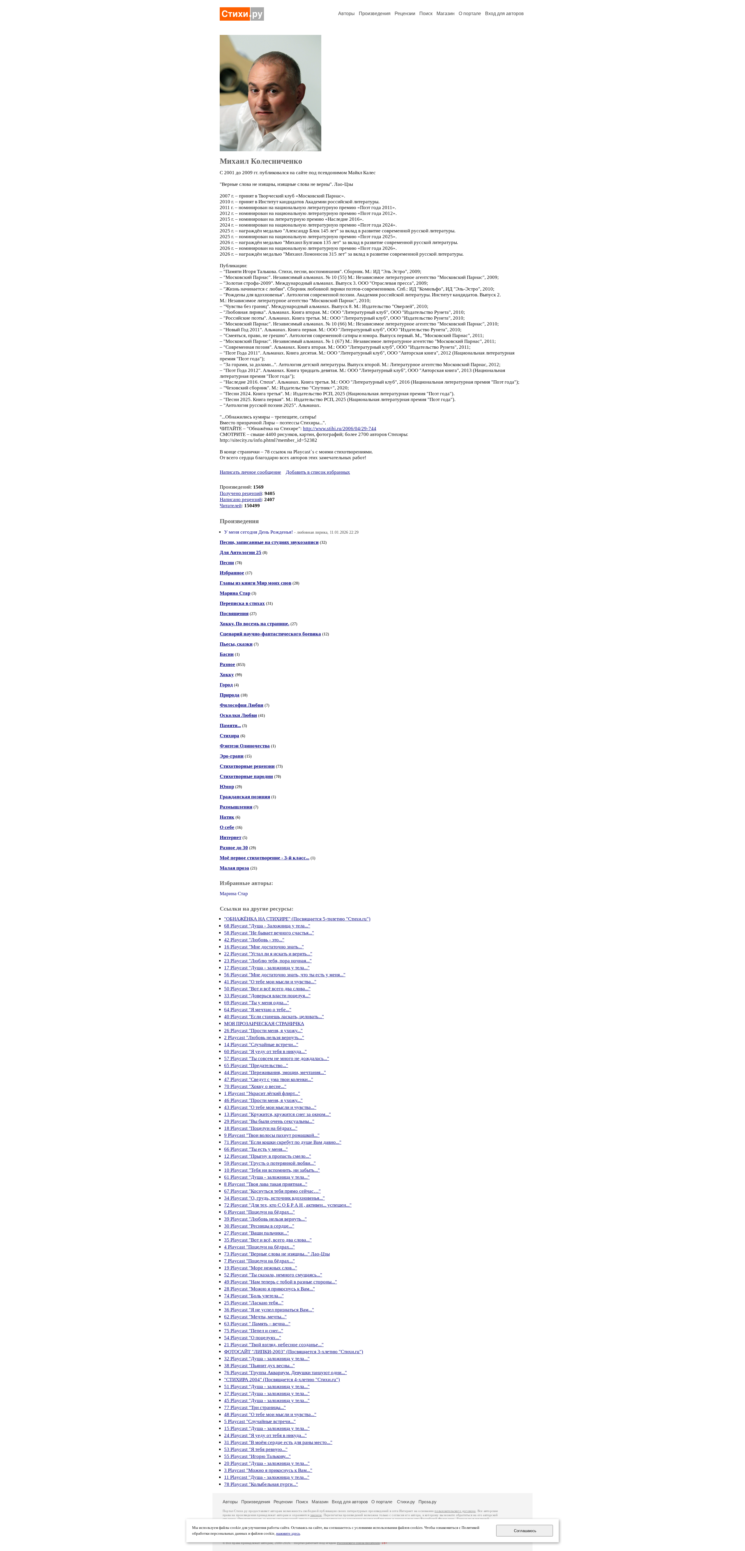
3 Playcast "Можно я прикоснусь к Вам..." (268, 1470)
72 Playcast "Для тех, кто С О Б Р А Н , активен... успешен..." (288, 1205)
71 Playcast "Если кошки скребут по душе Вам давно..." (282, 1142)
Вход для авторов (504, 13)
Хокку (227, 674)
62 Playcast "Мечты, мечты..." (255, 1316)
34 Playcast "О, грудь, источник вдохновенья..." (274, 1198)
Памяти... (230, 725)
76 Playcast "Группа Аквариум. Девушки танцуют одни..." (285, 1372)
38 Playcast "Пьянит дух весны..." (259, 1365)
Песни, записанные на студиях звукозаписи (269, 542)
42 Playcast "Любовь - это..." (254, 940)
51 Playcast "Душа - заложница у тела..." (267, 1386)
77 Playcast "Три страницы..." (255, 1407)
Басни (227, 654)
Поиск (425, 13)
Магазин (446, 13)
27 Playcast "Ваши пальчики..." (256, 1233)
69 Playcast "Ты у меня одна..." (256, 1002)
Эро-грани (232, 756)
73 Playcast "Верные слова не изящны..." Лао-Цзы (277, 1254)
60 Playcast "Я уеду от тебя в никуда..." (265, 1051)
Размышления (236, 807)
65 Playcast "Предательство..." (256, 1065)
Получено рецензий (241, 493)
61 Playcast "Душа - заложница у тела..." (267, 1177)
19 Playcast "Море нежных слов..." (260, 1268)
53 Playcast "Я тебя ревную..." (256, 1449)
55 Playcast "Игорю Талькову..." (257, 1456)
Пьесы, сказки (236, 644)
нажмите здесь (288, 1534)
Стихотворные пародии (246, 776)
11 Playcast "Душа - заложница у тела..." (266, 1477)
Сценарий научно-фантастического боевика (270, 634)
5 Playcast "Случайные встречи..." (260, 1421)
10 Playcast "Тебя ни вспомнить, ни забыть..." (272, 1170)
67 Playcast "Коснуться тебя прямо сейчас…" (272, 1191)
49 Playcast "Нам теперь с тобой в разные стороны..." (280, 1282)
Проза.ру (427, 1501)
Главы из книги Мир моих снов (255, 583)
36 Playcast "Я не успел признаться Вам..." (269, 1310)
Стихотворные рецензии (247, 766)
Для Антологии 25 (240, 552)
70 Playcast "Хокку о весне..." (255, 1086)
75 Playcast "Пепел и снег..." (253, 1330)
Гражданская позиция (245, 796)
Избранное (232, 573)
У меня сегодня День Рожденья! (258, 532)
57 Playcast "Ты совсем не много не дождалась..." (276, 1058)
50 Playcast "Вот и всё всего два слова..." (267, 988)
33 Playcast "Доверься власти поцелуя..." (267, 995)
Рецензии (405, 13)
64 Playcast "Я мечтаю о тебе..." (257, 1009)
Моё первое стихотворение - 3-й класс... (264, 858)
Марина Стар (235, 593)
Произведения (375, 13)
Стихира (229, 735)
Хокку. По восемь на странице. (254, 623)
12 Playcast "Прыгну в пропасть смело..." (267, 1156)
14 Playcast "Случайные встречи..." (261, 1044)
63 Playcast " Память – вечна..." (257, 1323)
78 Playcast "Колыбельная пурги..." (261, 1484)
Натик (227, 817)
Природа (230, 695)
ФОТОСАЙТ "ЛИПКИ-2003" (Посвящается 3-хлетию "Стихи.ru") (293, 1351)
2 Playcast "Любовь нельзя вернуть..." (264, 1037)
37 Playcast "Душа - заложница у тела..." (267, 1393)
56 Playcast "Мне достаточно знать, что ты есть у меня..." (284, 974)
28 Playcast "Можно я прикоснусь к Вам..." (269, 1289)
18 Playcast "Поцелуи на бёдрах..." (260, 1128)
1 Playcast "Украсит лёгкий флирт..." (262, 1093)
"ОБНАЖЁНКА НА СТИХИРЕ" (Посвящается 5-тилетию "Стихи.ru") (297, 919)
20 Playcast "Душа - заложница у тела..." (267, 1463)
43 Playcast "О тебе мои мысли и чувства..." (270, 1107)
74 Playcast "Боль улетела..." (254, 1296)
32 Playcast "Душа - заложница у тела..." (267, 1358)
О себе (227, 827)
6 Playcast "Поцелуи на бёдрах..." (259, 1212)
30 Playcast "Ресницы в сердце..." (259, 1226)
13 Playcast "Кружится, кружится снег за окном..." (277, 1114)
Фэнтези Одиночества (245, 746)
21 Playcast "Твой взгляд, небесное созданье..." (274, 1344)
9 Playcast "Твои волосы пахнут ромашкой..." (272, 1135)
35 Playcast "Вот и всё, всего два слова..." (268, 1240)
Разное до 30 (234, 847)
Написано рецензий (241, 499)
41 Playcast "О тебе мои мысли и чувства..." (270, 981)
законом (316, 1515)
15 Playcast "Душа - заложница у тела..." (267, 1428)
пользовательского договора (455, 1511)
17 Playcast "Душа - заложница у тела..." (267, 968)
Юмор (227, 786)
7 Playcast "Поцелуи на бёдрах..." (259, 1261)
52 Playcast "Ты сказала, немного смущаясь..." (273, 1275)
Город (226, 685)
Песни (227, 562)
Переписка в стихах (242, 603)
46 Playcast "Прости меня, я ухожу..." (263, 1100)
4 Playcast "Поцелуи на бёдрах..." (259, 1247)
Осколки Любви (238, 715)
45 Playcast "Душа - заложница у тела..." (267, 1400)
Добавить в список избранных (318, 472)
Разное (227, 664)
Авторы (346, 13)
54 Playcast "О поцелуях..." (252, 1337)
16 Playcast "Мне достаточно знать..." (264, 947)
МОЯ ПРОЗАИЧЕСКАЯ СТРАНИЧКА (264, 1023)
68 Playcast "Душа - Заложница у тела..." (267, 926)
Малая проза (234, 868)
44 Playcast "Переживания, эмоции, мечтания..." (275, 1072)
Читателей (231, 505)
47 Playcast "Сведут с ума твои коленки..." (268, 1079)
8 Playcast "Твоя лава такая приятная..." (265, 1184)
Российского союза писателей (358, 1543)
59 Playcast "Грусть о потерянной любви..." (270, 1163)
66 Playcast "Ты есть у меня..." (256, 1149)
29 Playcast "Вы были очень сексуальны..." (269, 1121)
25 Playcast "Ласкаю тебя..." (253, 1303)
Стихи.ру (406, 1501)
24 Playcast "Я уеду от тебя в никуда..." (265, 1435)
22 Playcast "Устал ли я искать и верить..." (268, 954)
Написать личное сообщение (250, 472)
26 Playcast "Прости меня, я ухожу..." (263, 1030)
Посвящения (234, 613)
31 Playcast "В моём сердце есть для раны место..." (278, 1442)
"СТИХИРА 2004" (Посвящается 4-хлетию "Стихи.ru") (282, 1379)
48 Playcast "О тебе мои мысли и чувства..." (270, 1414)
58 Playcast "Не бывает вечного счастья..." (269, 933)
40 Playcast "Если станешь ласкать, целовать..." (274, 1016)
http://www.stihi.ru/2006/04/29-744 (339, 428)
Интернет (230, 837)
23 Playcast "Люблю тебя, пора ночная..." (268, 961)
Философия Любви (241, 705)
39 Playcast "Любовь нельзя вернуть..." (265, 1219)
